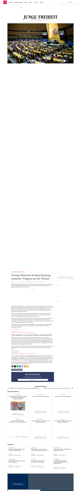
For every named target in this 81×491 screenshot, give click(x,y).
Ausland (13, 282)
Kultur (30, 2)
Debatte (20, 2)
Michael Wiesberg (38, 436)
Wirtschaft (16, 2)
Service (41, 2)
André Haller (56, 454)
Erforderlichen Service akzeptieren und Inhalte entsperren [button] (23, 332)
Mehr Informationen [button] (15, 329)
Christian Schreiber (16, 413)
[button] (62, 2)
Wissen (25, 2)
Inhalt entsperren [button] (15, 331)
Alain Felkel (10, 454)
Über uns (36, 2)
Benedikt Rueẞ (11, 465)
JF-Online (9, 436)
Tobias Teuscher (33, 465)
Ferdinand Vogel (61, 436)
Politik (10, 2)
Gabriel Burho (33, 454)
